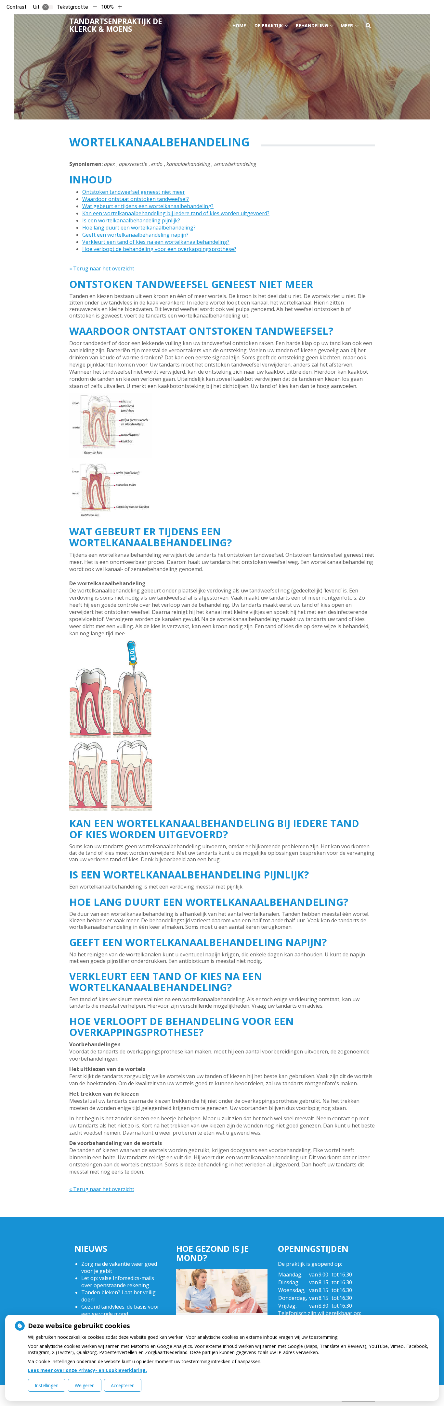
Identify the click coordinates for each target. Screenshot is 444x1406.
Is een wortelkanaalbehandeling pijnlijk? (131, 220)
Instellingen (47, 1385)
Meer (347, 25)
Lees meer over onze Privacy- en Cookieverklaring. (87, 1370)
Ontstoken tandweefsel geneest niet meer (133, 191)
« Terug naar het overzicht (101, 268)
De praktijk (269, 25)
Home (239, 25)
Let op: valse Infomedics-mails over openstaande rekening (117, 1282)
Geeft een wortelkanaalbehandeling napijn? (135, 234)
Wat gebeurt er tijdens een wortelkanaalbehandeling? (148, 206)
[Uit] (47, 7)
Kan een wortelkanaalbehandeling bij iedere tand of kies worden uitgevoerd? (175, 213)
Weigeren (85, 1385)
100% (107, 7)
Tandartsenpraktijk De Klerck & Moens (115, 25)
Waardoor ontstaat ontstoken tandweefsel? (135, 199)
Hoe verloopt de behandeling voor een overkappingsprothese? (159, 249)
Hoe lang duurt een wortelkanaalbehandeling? (139, 227)
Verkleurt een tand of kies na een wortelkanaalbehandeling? (155, 241)
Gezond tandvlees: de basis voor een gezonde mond (120, 1310)
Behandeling (312, 25)
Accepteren (123, 1385)
